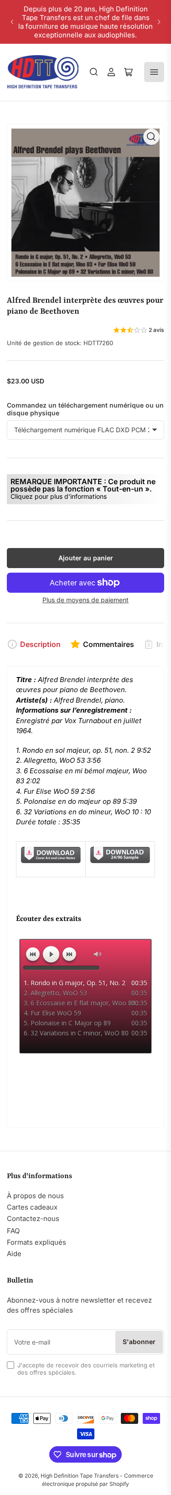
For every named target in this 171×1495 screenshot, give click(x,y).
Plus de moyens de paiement (85, 600)
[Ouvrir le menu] (154, 72)
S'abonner (139, 1341)
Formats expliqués (36, 1242)
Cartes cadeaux (32, 1207)
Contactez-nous (33, 1218)
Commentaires (108, 644)
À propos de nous (35, 1195)
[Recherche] (94, 72)
